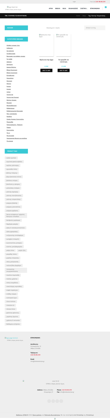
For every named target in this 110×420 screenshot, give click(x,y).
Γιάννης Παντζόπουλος (13, 195)
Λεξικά (8, 92)
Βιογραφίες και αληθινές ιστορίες (16, 56)
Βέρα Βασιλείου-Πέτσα (13, 177)
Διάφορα (9, 62)
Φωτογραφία (10, 135)
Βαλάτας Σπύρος (11, 180)
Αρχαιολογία (10, 51)
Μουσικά (9, 103)
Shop (84, 16)
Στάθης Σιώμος (11, 294)
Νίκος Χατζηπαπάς (12, 262)
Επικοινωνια (95, 8)
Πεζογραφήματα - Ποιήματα (14, 125)
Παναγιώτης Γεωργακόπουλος (12, 270)
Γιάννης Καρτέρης (12, 192)
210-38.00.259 (100, 2)
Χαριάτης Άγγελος (12, 317)
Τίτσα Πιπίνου (10, 301)
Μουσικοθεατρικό (11, 105)
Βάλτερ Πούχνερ (11, 173)
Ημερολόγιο (10, 78)
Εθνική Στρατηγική (12, 70)
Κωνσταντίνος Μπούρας (14, 243)
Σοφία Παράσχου (12, 290)
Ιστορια (9, 86)
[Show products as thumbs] (40, 28)
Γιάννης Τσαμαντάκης (13, 199)
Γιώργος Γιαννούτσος (13, 207)
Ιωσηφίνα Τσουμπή (12, 239)
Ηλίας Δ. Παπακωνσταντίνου (15, 228)
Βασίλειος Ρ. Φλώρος (13, 184)
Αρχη (51, 8)
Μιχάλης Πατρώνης (12, 258)
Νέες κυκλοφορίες (12, 114)
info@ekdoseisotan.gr (37, 361)
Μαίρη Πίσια (10, 250)
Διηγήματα (10, 64)
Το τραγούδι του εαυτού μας (63, 61)
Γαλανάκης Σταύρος (13, 188)
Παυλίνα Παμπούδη (12, 275)
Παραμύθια (10, 122)
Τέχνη (8, 133)
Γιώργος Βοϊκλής (11, 203)
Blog (64, 8)
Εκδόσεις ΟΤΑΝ (21, 415)
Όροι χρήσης (37, 415)
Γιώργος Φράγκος (12, 211)
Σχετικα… (84, 8)
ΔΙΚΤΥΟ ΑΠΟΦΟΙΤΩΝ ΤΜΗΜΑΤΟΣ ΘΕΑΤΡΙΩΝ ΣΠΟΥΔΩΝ (15, 215)
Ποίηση (9, 127)
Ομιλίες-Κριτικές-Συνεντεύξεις (15, 119)
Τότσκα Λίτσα (10, 309)
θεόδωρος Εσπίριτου (13, 324)
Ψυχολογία (10, 141)
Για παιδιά (9, 59)
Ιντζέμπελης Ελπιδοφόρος (14, 235)
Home (78, 16)
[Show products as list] (44, 28)
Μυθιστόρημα (10, 108)
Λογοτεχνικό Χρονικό (13, 97)
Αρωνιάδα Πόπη (11, 169)
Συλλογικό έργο (11, 298)
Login (74, 1)
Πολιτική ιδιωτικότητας (52, 415)
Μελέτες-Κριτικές (11, 100)
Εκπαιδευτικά (10, 75)
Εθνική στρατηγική (12, 73)
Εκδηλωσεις (73, 8)
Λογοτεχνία (10, 94)
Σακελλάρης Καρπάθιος (14, 286)
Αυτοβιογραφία (11, 53)
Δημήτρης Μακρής (12, 224)
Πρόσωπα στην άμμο (46, 60)
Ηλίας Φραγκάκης (12, 232)
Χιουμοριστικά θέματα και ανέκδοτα (17, 138)
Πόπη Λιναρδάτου (12, 283)
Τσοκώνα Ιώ (10, 305)
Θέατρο (9, 83)
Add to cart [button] (46, 70)
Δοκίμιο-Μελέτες (11, 67)
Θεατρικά (9, 81)
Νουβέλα (9, 116)
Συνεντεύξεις (10, 130)
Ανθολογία (10, 48)
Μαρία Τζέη (21, 250)
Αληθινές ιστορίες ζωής (13, 45)
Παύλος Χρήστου (11, 279)
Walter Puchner (11, 158)
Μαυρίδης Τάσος (11, 254)
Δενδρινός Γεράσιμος (13, 220)
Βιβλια (57, 8)
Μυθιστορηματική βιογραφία (15, 111)
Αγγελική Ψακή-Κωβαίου (14, 162)
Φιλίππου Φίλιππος (12, 313)
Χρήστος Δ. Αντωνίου (13, 320)
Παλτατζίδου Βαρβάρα (13, 265)
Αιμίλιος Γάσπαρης (12, 165)
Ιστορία (9, 89)
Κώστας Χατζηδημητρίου (14, 247)
